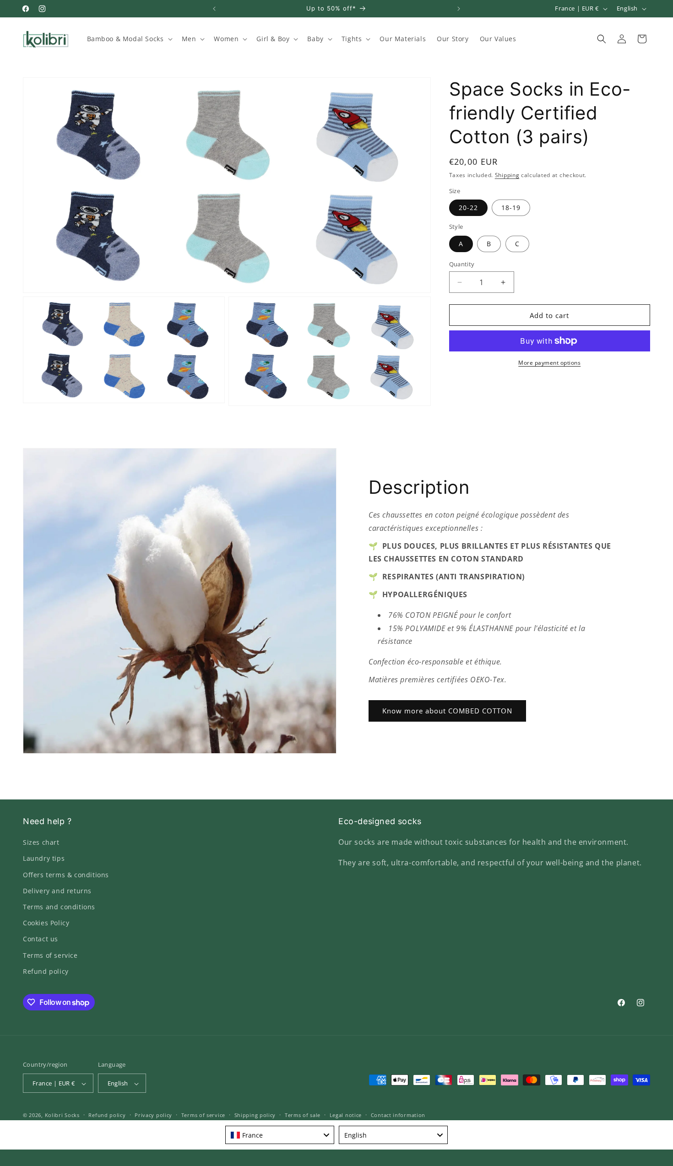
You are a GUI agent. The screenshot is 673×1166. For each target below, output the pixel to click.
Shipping (507, 175)
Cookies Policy (46, 922)
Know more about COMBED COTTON (447, 710)
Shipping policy (255, 1115)
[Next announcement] (459, 8)
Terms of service (50, 955)
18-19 (511, 207)
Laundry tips (44, 858)
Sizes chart (41, 842)
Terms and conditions (59, 906)
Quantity (462, 264)
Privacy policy (153, 1115)
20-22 (468, 207)
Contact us (40, 939)
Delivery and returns (57, 890)
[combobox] (279, 1135)
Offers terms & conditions (66, 874)
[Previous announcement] (214, 8)
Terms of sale (302, 1115)
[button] (128, 39)
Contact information (398, 1115)
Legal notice (346, 1115)
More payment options (549, 363)
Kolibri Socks (62, 1115)
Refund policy (46, 971)
